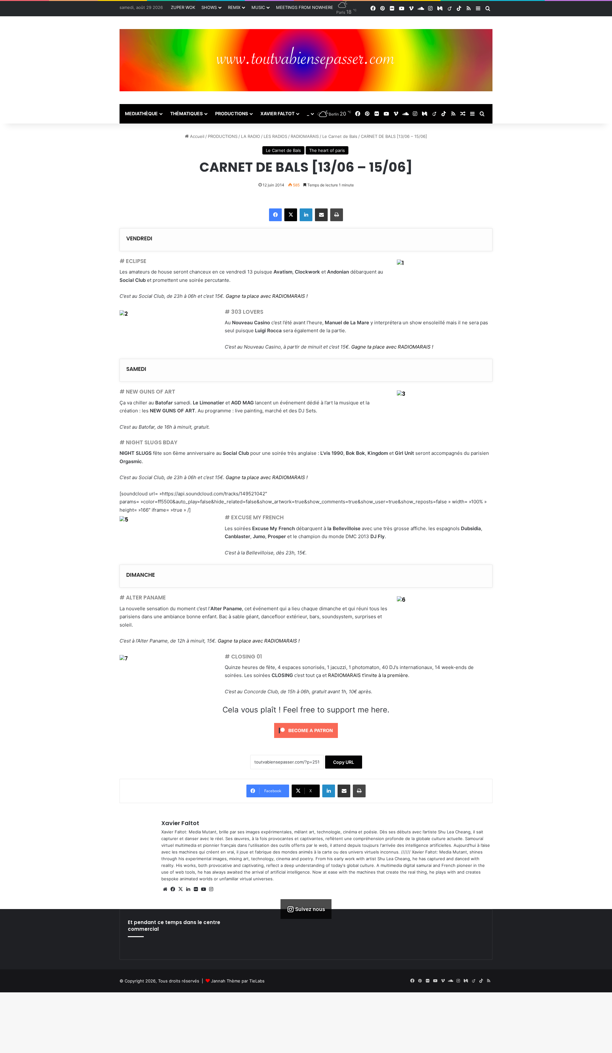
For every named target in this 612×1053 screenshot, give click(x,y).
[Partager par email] (321, 214)
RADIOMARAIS (305, 136)
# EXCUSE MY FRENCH (254, 517)
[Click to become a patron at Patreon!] (306, 739)
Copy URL (343, 762)
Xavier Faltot (180, 823)
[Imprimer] (336, 214)
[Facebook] (275, 214)
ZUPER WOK (183, 7)
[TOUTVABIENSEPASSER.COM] (306, 60)
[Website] (165, 889)
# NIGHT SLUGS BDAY (149, 442)
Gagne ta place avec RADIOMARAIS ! (267, 296)
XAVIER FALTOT (277, 113)
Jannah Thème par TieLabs (238, 980)
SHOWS (209, 7)
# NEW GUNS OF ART (147, 391)
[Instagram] (211, 889)
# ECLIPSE (133, 261)
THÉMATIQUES (186, 113)
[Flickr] (196, 889)
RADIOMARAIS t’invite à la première (368, 675)
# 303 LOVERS (244, 312)
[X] (290, 214)
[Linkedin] (306, 214)
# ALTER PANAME (143, 597)
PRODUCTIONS (231, 113)
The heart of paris (327, 150)
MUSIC (258, 7)
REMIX (234, 7)
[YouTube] (203, 889)
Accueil (196, 136)
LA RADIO (250, 136)
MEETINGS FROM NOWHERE (304, 7)
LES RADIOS (275, 136)
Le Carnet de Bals (339, 136)
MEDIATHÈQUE (141, 113)
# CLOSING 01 (243, 656)
